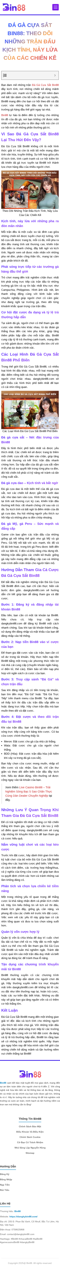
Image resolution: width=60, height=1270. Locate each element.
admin (51, 67)
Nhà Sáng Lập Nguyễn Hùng (30, 1147)
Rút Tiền (4, 1190)
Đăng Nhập (6, 1179)
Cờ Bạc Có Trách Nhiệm (30, 1142)
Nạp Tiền (5, 1184)
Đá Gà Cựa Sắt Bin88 (45, 85)
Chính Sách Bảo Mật (30, 1126)
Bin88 (4, 115)
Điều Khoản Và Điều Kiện (30, 1131)
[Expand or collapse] (55, 75)
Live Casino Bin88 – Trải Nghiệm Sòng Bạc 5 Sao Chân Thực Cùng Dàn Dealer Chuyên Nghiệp (28, 791)
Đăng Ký (4, 1174)
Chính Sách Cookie (30, 1137)
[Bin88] (13, 7)
